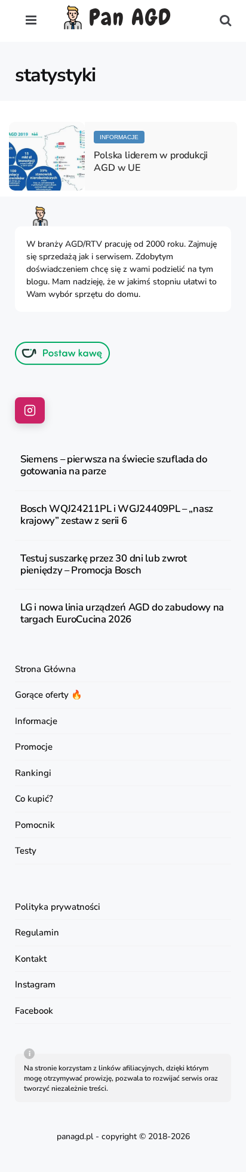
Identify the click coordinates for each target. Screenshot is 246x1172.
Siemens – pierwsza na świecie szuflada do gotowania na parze (113, 465)
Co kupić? (34, 799)
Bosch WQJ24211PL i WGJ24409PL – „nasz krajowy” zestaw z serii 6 (116, 515)
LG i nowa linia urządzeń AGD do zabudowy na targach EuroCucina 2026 (122, 613)
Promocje (34, 747)
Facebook (34, 1011)
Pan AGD (130, 18)
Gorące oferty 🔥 (48, 695)
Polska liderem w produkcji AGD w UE (151, 161)
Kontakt (31, 959)
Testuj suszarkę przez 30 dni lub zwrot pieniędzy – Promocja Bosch (103, 564)
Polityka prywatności (57, 907)
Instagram (35, 984)
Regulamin (37, 932)
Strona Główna (45, 669)
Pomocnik (35, 825)
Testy (25, 851)
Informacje (119, 137)
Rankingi (33, 773)
